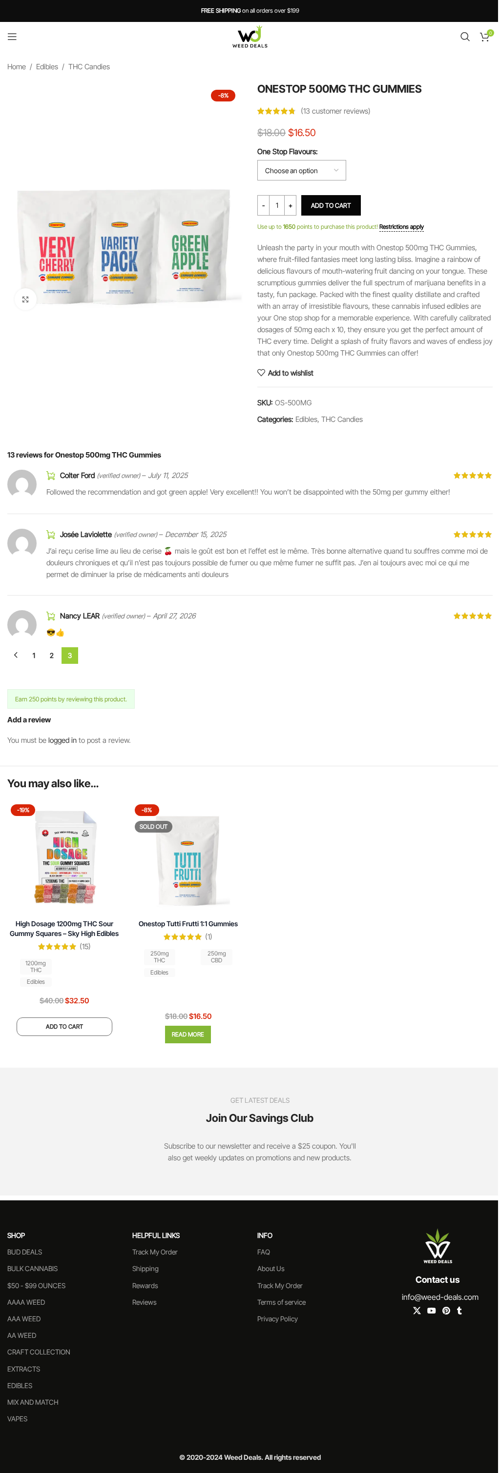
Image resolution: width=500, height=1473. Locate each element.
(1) (208, 936)
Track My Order (155, 1252)
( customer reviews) (336, 111)
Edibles (47, 66)
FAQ (263, 1252)
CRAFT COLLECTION (38, 1352)
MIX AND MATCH (33, 1402)
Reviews (144, 1302)
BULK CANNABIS (32, 1268)
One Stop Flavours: (287, 151)
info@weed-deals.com (440, 1297)
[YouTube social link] (431, 1311)
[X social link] (417, 1311)
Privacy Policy (277, 1318)
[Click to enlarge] (26, 299)
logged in (62, 740)
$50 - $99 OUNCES (36, 1285)
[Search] (465, 36)
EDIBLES (19, 1385)
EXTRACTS (23, 1369)
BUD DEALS (24, 1252)
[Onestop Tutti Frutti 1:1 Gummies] (188, 858)
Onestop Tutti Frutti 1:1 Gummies (188, 923)
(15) (85, 946)
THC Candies (89, 66)
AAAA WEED (26, 1302)
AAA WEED (24, 1318)
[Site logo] (249, 35)
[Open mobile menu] (12, 36)
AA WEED (21, 1335)
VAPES (17, 1418)
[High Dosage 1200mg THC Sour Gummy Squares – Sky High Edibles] (64, 858)
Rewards (145, 1285)
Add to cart (331, 205)
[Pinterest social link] (446, 1311)
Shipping (145, 1268)
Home (16, 66)
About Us (271, 1268)
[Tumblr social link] (459, 1311)
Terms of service (281, 1302)
